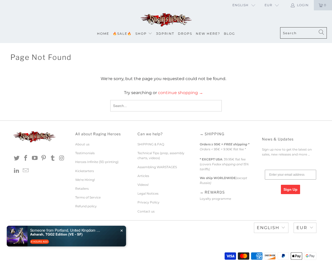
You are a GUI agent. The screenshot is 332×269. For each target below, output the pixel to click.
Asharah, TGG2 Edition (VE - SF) (56, 234)
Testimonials (85, 153)
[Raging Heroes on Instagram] (62, 158)
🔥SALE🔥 (122, 34)
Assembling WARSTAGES (157, 167)
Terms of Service (88, 197)
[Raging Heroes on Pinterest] (44, 158)
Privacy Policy (148, 202)
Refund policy (86, 206)
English (240, 5)
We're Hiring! (85, 180)
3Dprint (165, 34)
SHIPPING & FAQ (150, 144)
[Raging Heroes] (166, 20)
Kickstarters (84, 171)
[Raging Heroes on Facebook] (26, 158)
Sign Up (290, 189)
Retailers (82, 188)
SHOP (141, 34)
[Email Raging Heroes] (26, 170)
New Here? (208, 34)
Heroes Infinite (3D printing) (97, 162)
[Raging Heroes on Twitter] (17, 158)
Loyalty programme (215, 199)
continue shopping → (180, 92)
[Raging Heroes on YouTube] (35, 158)
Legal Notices (147, 193)
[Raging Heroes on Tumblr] (53, 158)
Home (103, 34)
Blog (229, 34)
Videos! (143, 185)
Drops (185, 34)
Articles (143, 176)
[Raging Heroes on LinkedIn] (17, 170)
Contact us (146, 211)
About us (82, 144)
